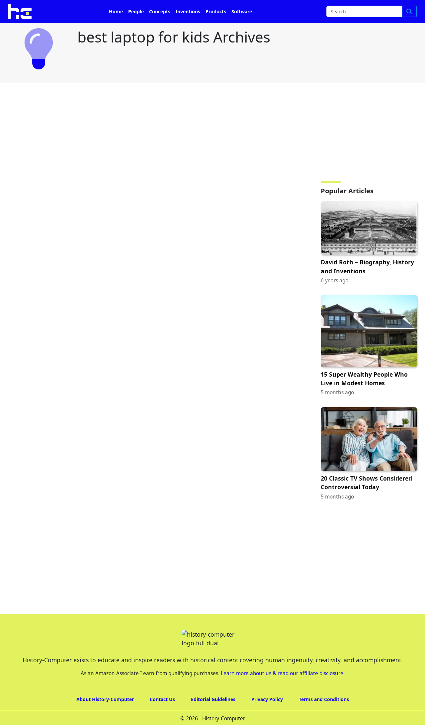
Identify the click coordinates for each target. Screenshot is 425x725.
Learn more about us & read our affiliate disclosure (282, 673)
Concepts (159, 11)
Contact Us (162, 699)
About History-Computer (105, 699)
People (136, 11)
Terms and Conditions (324, 699)
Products (216, 11)
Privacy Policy (267, 699)
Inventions (188, 11)
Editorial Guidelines (213, 699)
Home (116, 11)
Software (241, 11)
